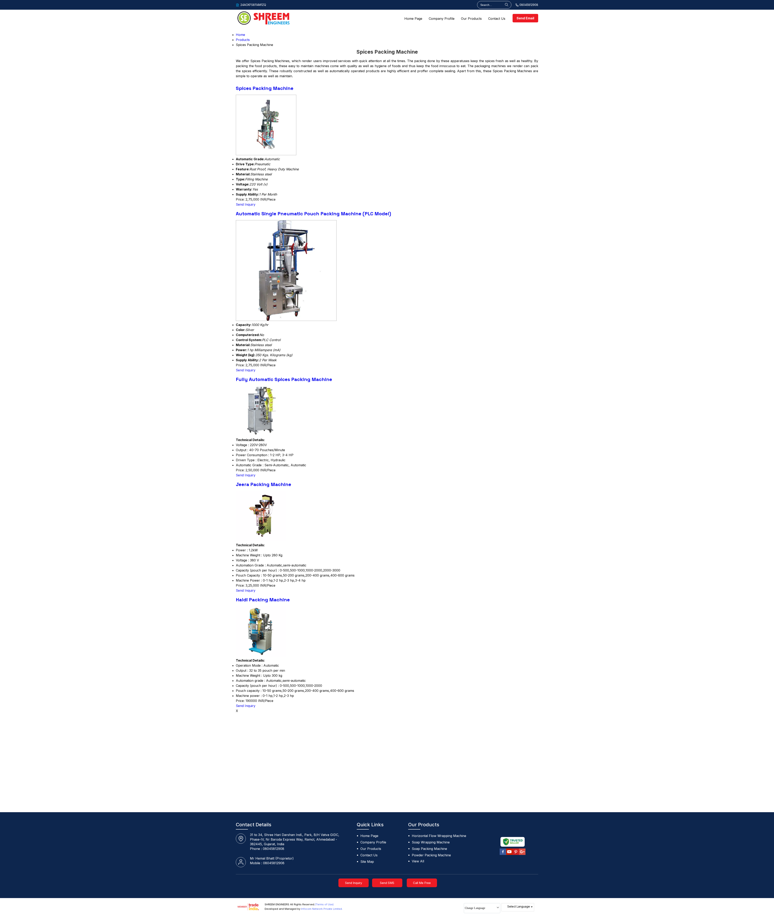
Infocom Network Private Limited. (321, 908)
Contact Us (496, 19)
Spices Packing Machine (264, 88)
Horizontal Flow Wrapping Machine (439, 836)
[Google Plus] (522, 854)
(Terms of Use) (324, 904)
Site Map (367, 862)
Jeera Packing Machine (263, 484)
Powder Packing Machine (431, 855)
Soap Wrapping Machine (431, 842)
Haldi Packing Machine (263, 599)
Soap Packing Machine (429, 849)
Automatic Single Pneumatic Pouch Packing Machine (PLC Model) (313, 213)
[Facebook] (503, 854)
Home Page (413, 19)
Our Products (471, 19)
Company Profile (442, 19)
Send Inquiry (245, 204)
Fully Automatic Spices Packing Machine (284, 379)
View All (418, 861)
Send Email (525, 18)
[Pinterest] (516, 854)
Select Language (518, 906)
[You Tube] (509, 854)
